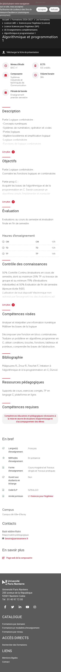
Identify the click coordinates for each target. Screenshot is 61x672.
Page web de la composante (19, 557)
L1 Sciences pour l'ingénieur (40, 496)
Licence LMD (10, 23)
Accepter (42, 9)
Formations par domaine (13, 624)
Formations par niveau (12, 631)
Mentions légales (10, 657)
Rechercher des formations (14, 644)
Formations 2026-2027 (22, 19)
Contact (6, 661)
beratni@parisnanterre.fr (16, 538)
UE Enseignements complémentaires (20, 29)
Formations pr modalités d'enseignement (21, 627)
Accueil (5, 19)
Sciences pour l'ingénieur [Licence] (34, 23)
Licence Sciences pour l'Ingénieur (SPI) (21, 26)
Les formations (43, 19)
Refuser (54, 9)
